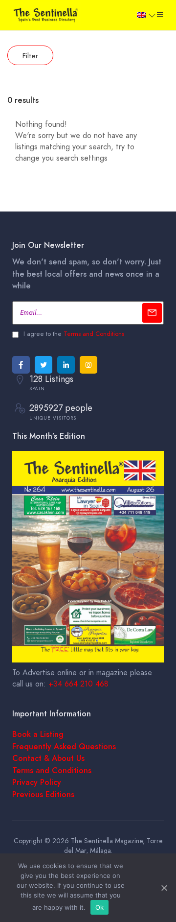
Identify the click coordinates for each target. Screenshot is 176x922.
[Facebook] (21, 365)
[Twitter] (43, 365)
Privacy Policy (36, 782)
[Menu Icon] (160, 15)
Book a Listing (38, 734)
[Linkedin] (66, 365)
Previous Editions (43, 794)
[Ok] (164, 888)
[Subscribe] (152, 313)
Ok (99, 907)
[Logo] (46, 13)
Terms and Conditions (94, 334)
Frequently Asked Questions (64, 746)
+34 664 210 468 (78, 684)
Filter (30, 56)
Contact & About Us (48, 758)
